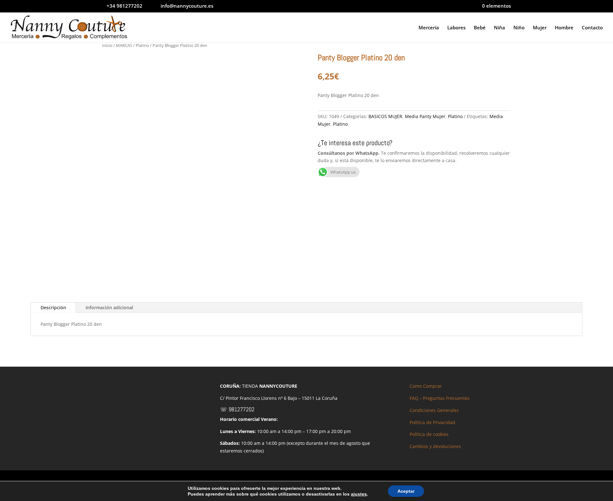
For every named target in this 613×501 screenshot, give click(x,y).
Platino (142, 45)
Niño (519, 28)
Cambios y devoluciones (435, 446)
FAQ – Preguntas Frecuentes (440, 398)
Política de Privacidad (432, 422)
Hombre (564, 28)
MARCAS (124, 45)
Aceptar (405, 491)
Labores (456, 28)
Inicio (107, 45)
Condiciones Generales (434, 410)
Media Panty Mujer (425, 116)
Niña (499, 28)
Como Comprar (426, 386)
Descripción (53, 307)
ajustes (359, 494)
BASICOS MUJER (385, 116)
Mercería (429, 28)
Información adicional (109, 307)
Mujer (540, 28)
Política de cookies (429, 434)
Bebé (480, 28)
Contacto (592, 28)
